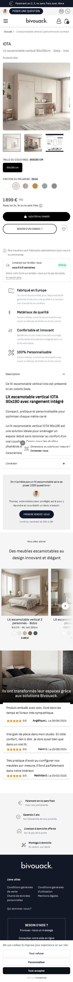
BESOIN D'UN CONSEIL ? (30, 228)
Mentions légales (48, 896)
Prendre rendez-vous (37, 514)
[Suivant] (65, 605)
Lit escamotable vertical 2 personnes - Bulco (24, 621)
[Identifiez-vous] (59, 21)
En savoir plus (10, 57)
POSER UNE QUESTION (26, 11)
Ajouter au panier (39, 216)
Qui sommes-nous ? (19, 908)
